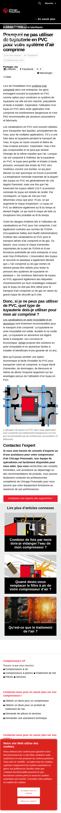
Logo (15, 12)
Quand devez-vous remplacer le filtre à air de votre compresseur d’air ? (30, 585)
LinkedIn (11, 69)
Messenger (46, 73)
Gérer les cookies (29, 801)
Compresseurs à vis (16, 669)
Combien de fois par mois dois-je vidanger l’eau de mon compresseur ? (30, 543)
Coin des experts (13, 35)
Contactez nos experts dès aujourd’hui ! (30, 498)
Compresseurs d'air (14, 60)
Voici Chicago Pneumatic (18, 43)
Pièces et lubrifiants (31, 27)
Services (21, 676)
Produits (8, 27)
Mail (8, 77)
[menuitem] (11, 27)
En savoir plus (46, 19)
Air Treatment (30, 55)
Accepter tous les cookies (29, 792)
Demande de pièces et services (23, 713)
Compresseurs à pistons (19, 673)
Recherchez (39, 3)
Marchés (49, 3)
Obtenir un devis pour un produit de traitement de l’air (25, 707)
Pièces (9, 676)
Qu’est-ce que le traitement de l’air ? (30, 629)
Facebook (27, 69)
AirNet (22, 342)
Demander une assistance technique (26, 718)
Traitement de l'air (46, 673)
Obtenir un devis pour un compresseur (27, 700)
